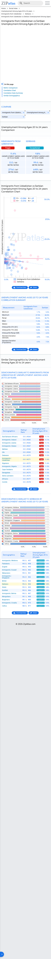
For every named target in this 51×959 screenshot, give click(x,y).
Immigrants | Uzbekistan (6, 459)
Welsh (4, 587)
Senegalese (6, 473)
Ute (3, 452)
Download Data (21, 287)
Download (45, 194)
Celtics (4, 606)
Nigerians (5, 463)
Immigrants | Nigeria (9, 466)
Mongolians (6, 596)
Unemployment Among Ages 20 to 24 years (16, 11)
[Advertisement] (25, 54)
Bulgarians (6, 600)
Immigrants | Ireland (9, 440)
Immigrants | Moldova (10, 560)
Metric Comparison (11, 88)
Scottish (5, 590)
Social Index (13, 8)
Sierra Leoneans (7, 476)
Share (35, 287)
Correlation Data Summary (13, 93)
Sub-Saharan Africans (10, 437)
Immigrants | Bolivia (9, 593)
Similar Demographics (12, 96)
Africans (5, 479)
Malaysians (6, 573)
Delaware (5, 455)
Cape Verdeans (7, 469)
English (4, 567)
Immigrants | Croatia (9, 603)
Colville (4, 482)
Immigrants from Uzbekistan (11, 14)
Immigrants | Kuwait (9, 570)
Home (3, 8)
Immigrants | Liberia (9, 443)
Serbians (28, 14)
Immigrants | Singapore (6, 577)
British (4, 581)
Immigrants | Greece (9, 446)
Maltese (5, 449)
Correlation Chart (10, 90)
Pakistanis (6, 564)
